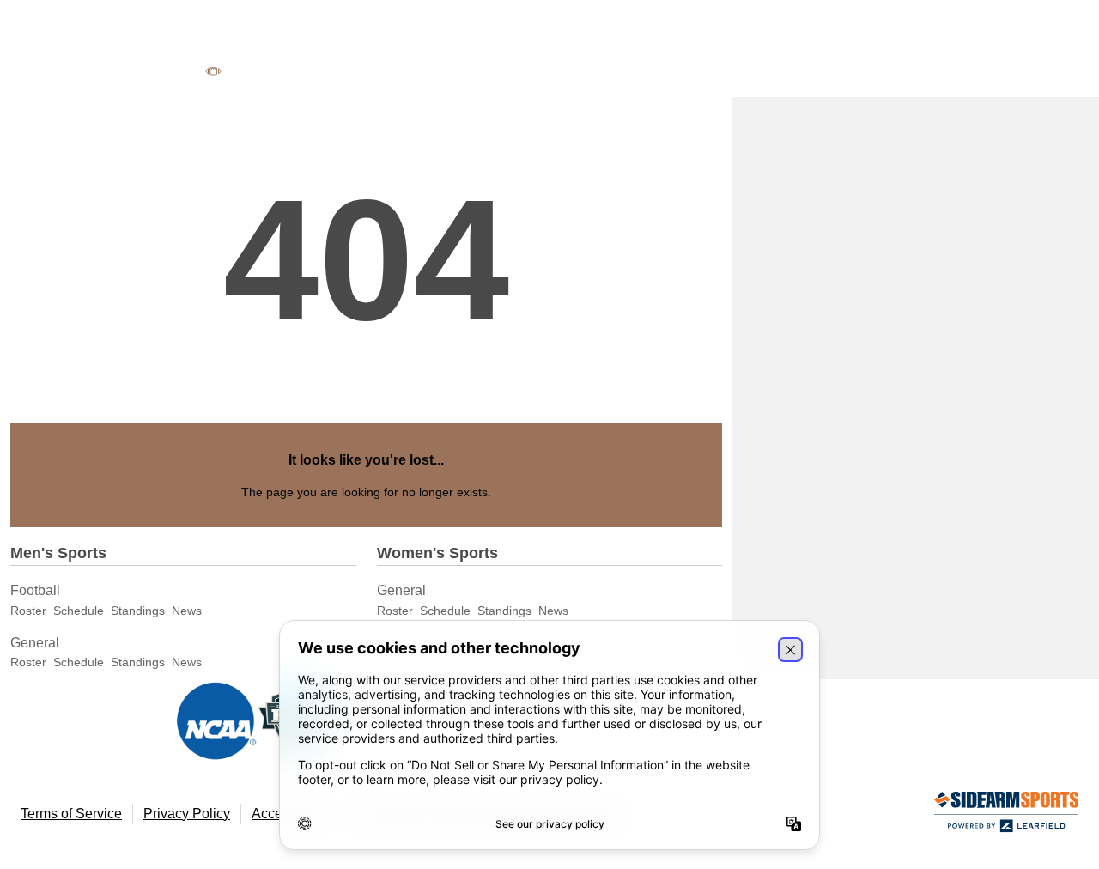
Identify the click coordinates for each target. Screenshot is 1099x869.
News (187, 610)
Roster (28, 610)
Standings (138, 610)
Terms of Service (71, 813)
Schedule (78, 610)
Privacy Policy (186, 813)
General (34, 642)
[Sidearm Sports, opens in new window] (1006, 815)
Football (35, 590)
